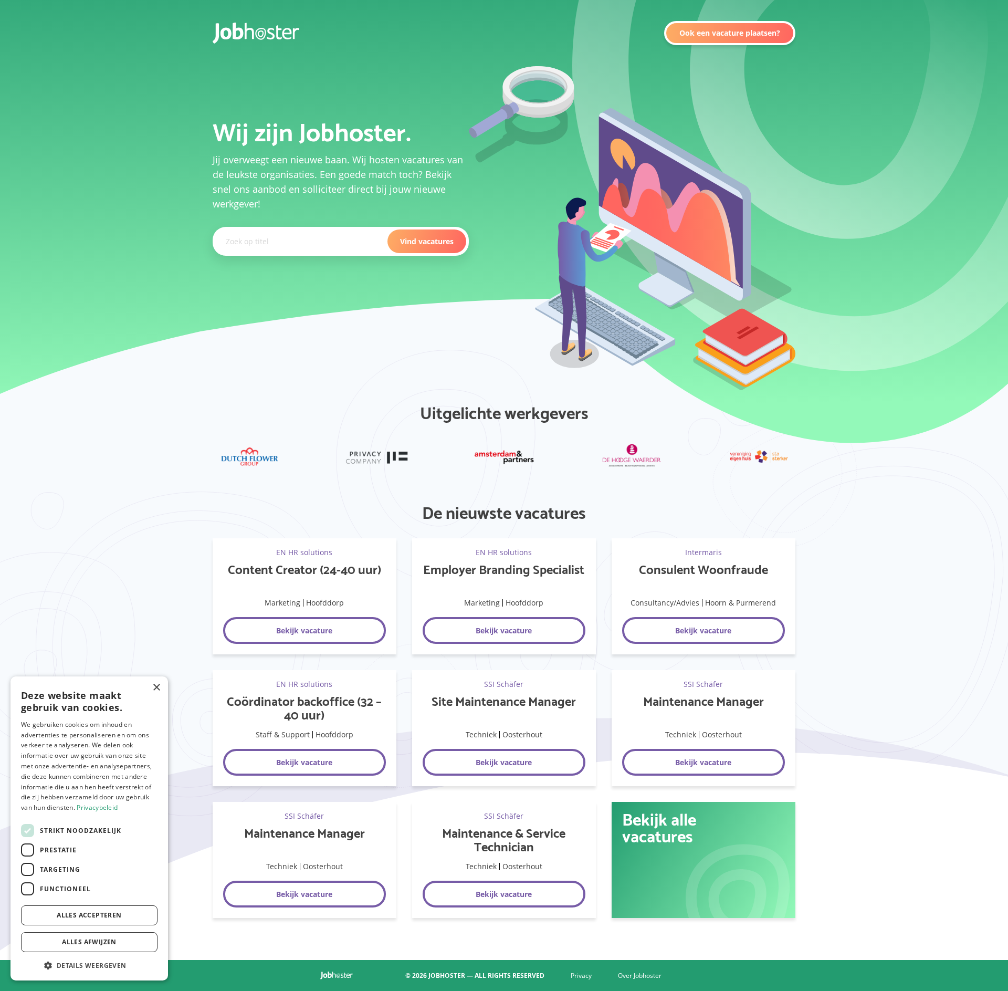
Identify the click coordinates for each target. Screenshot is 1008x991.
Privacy (581, 976)
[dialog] (89, 828)
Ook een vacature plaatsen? (729, 33)
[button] (89, 964)
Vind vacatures (427, 241)
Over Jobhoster (640, 976)
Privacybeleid (97, 807)
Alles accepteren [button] (89, 915)
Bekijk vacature (304, 630)
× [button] (156, 688)
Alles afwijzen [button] (89, 941)
